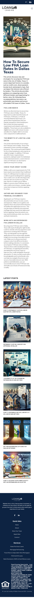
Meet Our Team (17, 531)
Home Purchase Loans (17, 546)
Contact (16, 537)
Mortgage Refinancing (17, 549)
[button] (31, 8)
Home (17, 524)
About (17, 528)
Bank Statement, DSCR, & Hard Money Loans (17, 559)
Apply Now (17, 534)
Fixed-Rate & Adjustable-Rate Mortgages (17, 552)
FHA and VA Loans (17, 556)
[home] (9, 8)
